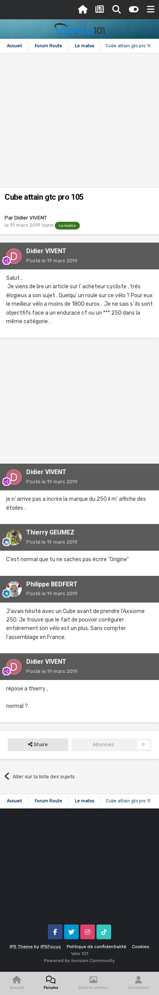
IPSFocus (51, 946)
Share (40, 744)
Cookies (140, 946)
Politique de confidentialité (96, 946)
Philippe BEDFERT (52, 584)
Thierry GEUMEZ (50, 532)
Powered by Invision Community (79, 960)
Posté (52, 261)
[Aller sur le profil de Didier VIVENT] (14, 256)
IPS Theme (21, 946)
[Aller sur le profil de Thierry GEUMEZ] (14, 537)
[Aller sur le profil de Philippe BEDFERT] (14, 589)
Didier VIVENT (30, 218)
